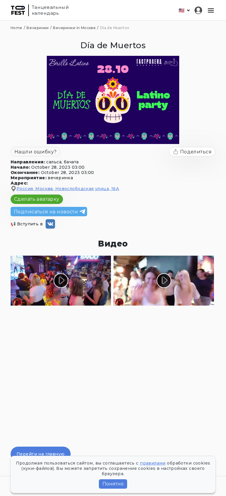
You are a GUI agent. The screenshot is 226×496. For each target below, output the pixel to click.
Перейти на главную (40, 454)
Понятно (113, 484)
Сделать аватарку (36, 199)
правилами (153, 463)
